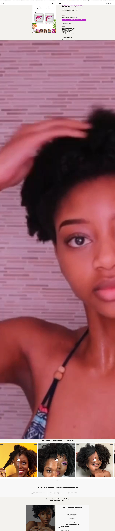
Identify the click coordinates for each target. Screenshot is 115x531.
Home (62, 5)
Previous (32, 17)
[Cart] (113, 3)
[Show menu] (2, 3)
